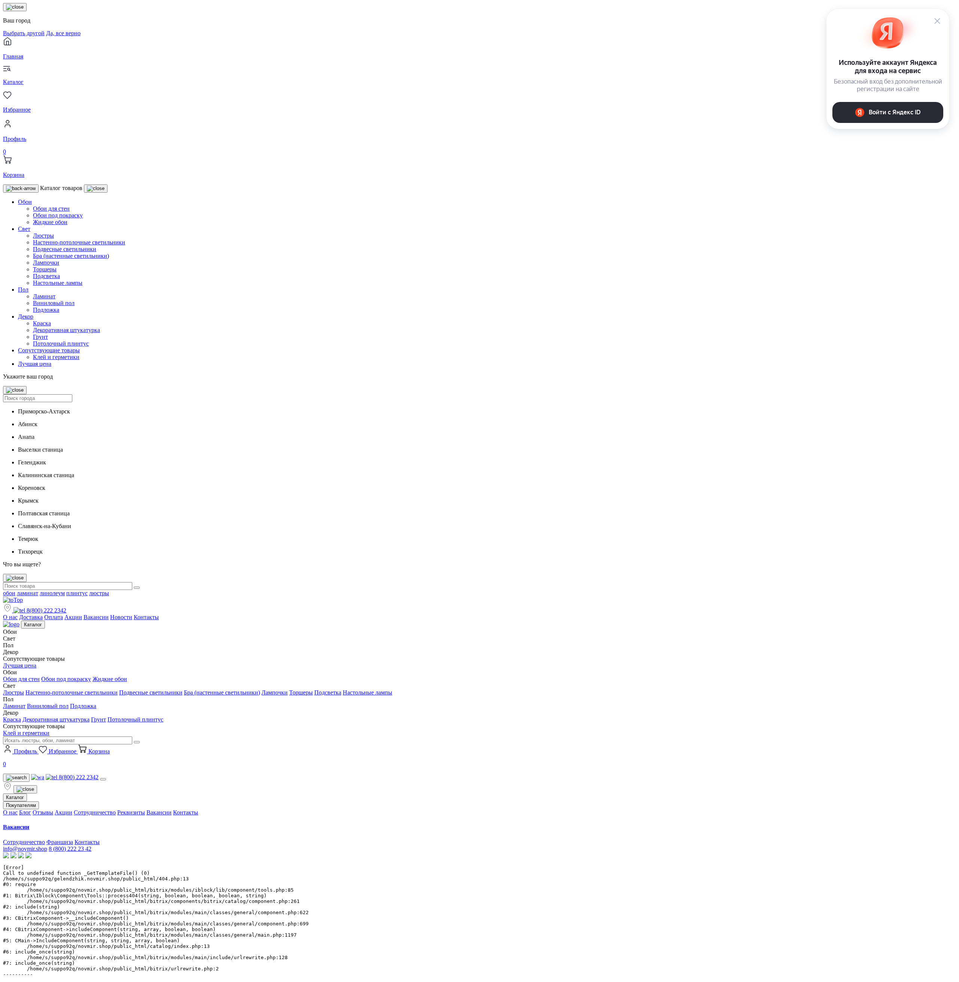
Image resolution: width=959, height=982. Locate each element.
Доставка (31, 617)
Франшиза (59, 842)
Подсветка (46, 276)
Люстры (43, 235)
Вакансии (96, 617)
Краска (42, 323)
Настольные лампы (57, 283)
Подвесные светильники (64, 249)
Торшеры (45, 269)
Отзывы (43, 812)
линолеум (52, 593)
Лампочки (46, 262)
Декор (25, 316)
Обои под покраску (58, 215)
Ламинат (44, 296)
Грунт (40, 337)
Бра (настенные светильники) (71, 256)
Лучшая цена (34, 364)
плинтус (77, 593)
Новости (121, 617)
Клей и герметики (56, 357)
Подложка (46, 310)
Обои (25, 202)
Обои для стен (51, 208)
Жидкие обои (50, 222)
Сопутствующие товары (49, 350)
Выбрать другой (24, 33)
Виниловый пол (54, 303)
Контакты (146, 617)
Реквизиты (131, 812)
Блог (25, 812)
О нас (10, 617)
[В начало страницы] (13, 600)
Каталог (33, 624)
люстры (99, 593)
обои (9, 593)
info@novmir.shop (25, 849)
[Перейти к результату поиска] (137, 588)
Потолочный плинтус (61, 343)
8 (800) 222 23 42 (70, 849)
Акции (73, 617)
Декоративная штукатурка (66, 330)
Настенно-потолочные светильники (79, 242)
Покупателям (21, 805)
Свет (24, 229)
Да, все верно (63, 33)
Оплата (53, 617)
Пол (23, 289)
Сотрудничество (95, 812)
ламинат (27, 593)
